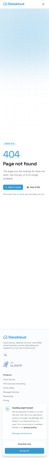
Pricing (6, 400)
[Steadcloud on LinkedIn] (5, 354)
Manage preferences (22, 433)
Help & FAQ (35, 187)
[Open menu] (43, 4)
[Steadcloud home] (13, 4)
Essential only (24, 444)
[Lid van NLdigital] (12, 364)
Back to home (14, 187)
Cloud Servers (9, 379)
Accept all (24, 451)
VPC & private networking (14, 384)
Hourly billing (8, 388)
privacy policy (30, 427)
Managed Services (11, 392)
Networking (8, 396)
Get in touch (18, 194)
